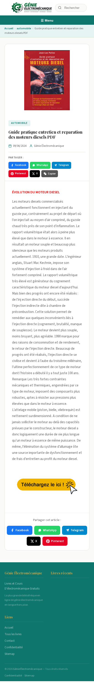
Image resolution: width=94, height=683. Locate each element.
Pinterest (20, 173)
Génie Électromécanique (27, 669)
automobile (24, 28)
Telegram (63, 165)
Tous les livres (13, 634)
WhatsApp (42, 165)
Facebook (20, 165)
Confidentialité (14, 647)
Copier (52, 173)
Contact (10, 641)
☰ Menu (47, 20)
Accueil (9, 28)
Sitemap (10, 654)
